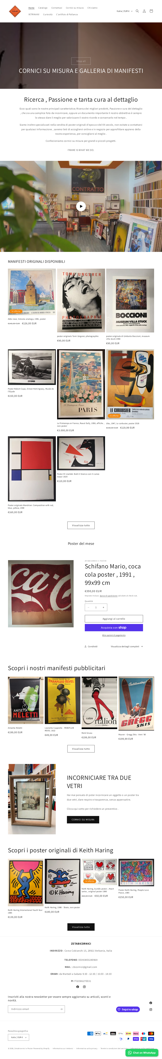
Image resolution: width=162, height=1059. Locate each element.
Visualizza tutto (81, 525)
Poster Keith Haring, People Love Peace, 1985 (133, 891)
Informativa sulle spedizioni (142, 1048)
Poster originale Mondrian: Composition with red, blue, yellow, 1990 (31, 506)
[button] (137, 11)
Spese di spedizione (109, 595)
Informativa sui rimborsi (63, 1048)
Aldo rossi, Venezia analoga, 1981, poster (27, 319)
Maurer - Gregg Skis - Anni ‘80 (132, 734)
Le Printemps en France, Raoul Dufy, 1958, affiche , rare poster (80, 424)
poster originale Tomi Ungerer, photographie (78, 336)
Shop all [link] (81, 60)
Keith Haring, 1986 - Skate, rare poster (62, 907)
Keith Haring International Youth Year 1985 (25, 911)
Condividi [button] (92, 646)
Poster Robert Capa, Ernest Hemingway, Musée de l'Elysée (31, 390)
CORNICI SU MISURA (83, 819)
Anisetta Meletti (15, 728)
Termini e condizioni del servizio (114, 1048)
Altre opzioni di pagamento (113, 635)
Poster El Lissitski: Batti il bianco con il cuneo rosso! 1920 (78, 475)
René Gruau (87, 733)
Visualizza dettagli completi (125, 646)
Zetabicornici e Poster (23, 1048)
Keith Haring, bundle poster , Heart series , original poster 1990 (98, 890)
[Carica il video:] (81, 206)
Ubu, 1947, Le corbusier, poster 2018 (122, 423)
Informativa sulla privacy (86, 1048)
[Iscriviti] (61, 1009)
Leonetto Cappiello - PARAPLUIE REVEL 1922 (59, 729)
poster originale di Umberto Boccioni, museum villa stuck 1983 (128, 337)
